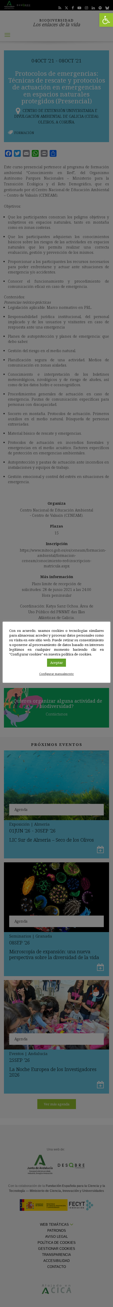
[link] (106, 20)
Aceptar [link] (56, 662)
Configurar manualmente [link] (56, 674)
